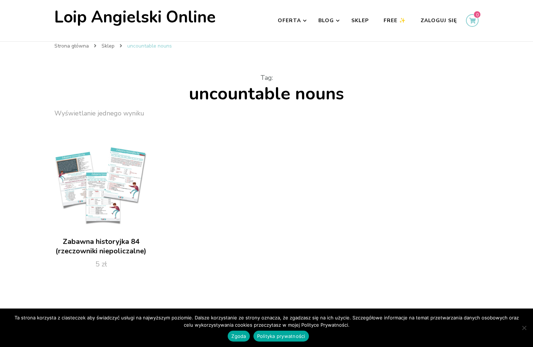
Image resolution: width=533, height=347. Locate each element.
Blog (326, 20)
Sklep (360, 20)
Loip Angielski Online (135, 17)
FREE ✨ (395, 20)
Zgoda (238, 336)
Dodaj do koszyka (101, 187)
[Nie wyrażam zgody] (524, 327)
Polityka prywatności (281, 336)
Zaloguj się (439, 20)
